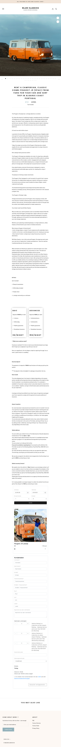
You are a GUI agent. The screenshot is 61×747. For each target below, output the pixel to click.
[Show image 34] (32, 80)
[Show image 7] (16, 78)
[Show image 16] (32, 78)
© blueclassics (9, 742)
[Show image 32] (28, 80)
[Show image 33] (30, 80)
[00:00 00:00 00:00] (30, 45)
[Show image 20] (39, 78)
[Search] (56, 9)
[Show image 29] (55, 78)
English (6, 739)
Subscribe (8, 729)
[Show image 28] (53, 78)
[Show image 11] (23, 78)
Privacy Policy (35, 728)
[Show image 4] (10, 78)
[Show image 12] (25, 78)
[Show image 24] (46, 78)
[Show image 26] (50, 78)
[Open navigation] (3, 9)
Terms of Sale (35, 725)
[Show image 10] (21, 78)
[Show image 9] (19, 78)
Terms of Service (36, 723)
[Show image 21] (41, 78)
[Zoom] (58, 18)
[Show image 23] (44, 78)
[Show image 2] (7, 78)
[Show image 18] (35, 78)
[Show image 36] (35, 80)
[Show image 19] (37, 78)
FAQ (33, 720)
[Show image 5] (12, 78)
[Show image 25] (48, 78)
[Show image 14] (28, 78)
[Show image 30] (25, 80)
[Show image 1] (5, 78)
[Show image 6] (14, 78)
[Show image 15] (30, 78)
